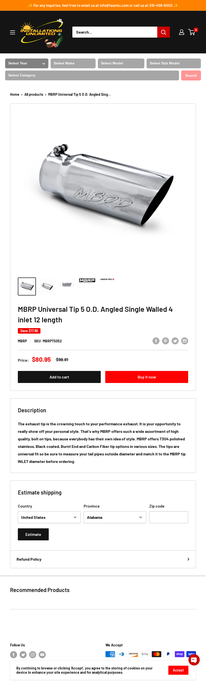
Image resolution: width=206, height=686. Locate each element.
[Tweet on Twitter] (175, 340)
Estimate (33, 534)
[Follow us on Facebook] (13, 654)
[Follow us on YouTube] (42, 654)
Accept (178, 670)
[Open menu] (12, 32)
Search (191, 75)
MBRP (22, 341)
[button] (194, 659)
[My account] (181, 32)
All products (33, 94)
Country (25, 506)
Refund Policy (29, 559)
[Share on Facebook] (156, 340)
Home (14, 94)
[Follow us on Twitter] (23, 654)
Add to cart (59, 376)
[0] (192, 32)
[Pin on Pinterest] (165, 340)
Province (92, 506)
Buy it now (147, 376)
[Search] (163, 32)
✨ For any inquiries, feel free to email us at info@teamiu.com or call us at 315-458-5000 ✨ (103, 5)
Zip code (157, 506)
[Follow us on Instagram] (32, 654)
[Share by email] (184, 340)
